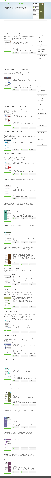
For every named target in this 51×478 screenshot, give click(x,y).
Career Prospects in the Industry (41, 58)
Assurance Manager (41, 132)
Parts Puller (40, 123)
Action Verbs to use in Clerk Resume (41, 47)
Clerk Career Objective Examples (41, 39)
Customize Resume (8, 150)
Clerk (11, 20)
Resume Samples (8, 20)
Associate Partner (40, 144)
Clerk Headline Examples (41, 37)
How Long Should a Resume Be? (41, 100)
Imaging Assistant (40, 134)
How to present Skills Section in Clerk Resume (41, 49)
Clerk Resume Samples (41, 35)
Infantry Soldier (40, 130)
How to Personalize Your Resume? (41, 91)
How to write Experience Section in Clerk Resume (41, 44)
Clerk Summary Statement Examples (41, 42)
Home (5, 20)
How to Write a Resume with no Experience (41, 118)
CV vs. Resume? (40, 102)
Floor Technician (40, 137)
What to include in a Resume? (41, 88)
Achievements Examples (41, 51)
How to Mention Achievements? (40, 98)
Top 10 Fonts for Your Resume (41, 107)
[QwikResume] (8, 1)
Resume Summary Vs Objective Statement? (41, 96)
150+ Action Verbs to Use (41, 111)
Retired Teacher (40, 139)
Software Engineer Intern (42, 142)
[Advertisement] (25, 27)
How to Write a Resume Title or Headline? (41, 93)
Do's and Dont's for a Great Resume (41, 109)
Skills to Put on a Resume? (40, 105)
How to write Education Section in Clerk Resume (41, 53)
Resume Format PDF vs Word (41, 115)
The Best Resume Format (42, 113)
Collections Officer (40, 127)
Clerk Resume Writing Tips (41, 56)
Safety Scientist (40, 146)
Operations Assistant (41, 125)
